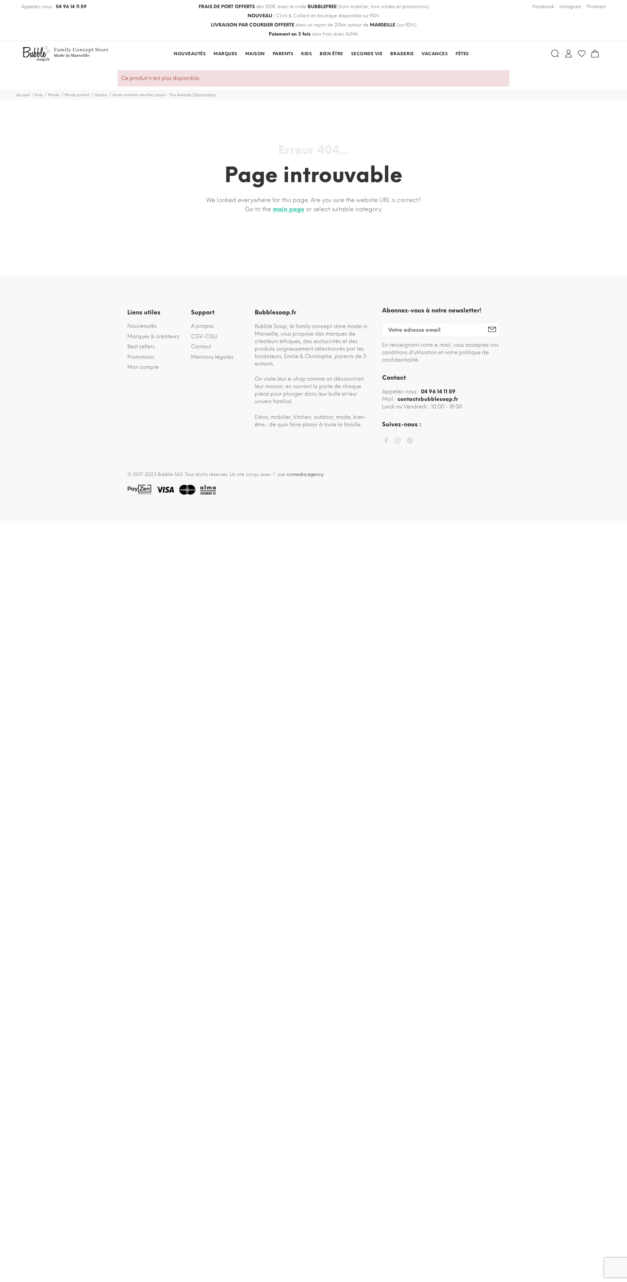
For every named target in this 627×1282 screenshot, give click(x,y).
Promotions (140, 357)
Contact (201, 346)
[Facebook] (386, 441)
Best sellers (141, 346)
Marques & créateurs (153, 336)
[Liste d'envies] (582, 53)
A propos (202, 326)
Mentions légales (212, 357)
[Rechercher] (555, 53)
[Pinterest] (410, 442)
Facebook (543, 6)
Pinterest (596, 6)
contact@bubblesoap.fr (427, 399)
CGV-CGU (204, 336)
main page (288, 209)
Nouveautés (142, 326)
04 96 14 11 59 (71, 6)
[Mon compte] (568, 53)
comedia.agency (305, 474)
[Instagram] (397, 441)
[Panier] (595, 53)
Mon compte (143, 367)
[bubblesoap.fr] (67, 54)
